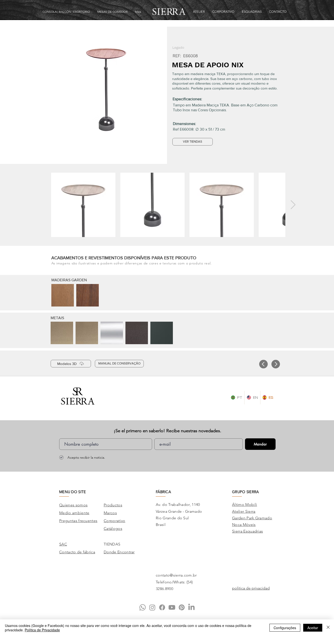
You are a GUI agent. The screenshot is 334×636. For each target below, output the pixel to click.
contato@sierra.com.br (176, 575)
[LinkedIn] (191, 607)
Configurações (285, 627)
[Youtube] (172, 607)
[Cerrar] (328, 627)
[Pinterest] (182, 607)
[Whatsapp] (142, 607)
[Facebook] (162, 607)
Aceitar (312, 627)
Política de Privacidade (42, 629)
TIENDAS (112, 544)
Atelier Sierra (243, 511)
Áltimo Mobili (244, 504)
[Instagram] (152, 607)
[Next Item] (293, 205)
